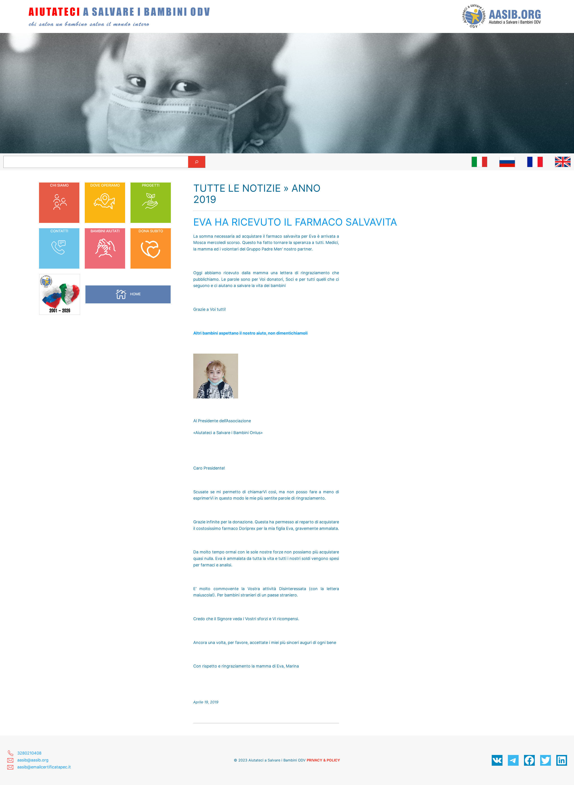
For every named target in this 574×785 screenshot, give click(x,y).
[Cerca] (196, 162)
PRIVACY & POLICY (323, 760)
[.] (479, 161)
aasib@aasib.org (32, 760)
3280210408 (29, 753)
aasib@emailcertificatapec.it (44, 767)
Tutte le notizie (237, 188)
